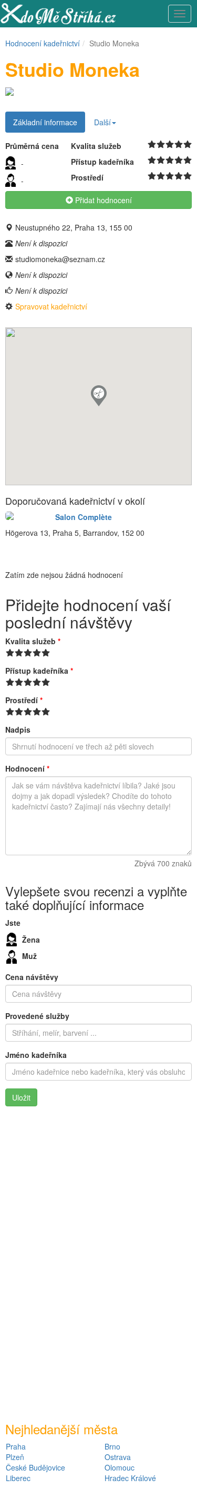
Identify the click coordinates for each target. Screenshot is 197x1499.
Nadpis (17, 729)
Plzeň (15, 1457)
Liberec (18, 1478)
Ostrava (118, 1457)
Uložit (21, 1097)
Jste (12, 922)
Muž (29, 956)
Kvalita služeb (32, 641)
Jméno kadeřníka (36, 1055)
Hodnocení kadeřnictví (42, 43)
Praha (16, 1446)
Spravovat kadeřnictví (51, 306)
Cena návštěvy (31, 977)
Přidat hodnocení (102, 200)
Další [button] (102, 122)
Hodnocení (27, 768)
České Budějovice (35, 1467)
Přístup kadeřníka (39, 670)
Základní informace (45, 122)
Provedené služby (37, 1016)
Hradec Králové (130, 1478)
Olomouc (119, 1467)
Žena (31, 939)
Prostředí (24, 700)
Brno (112, 1446)
